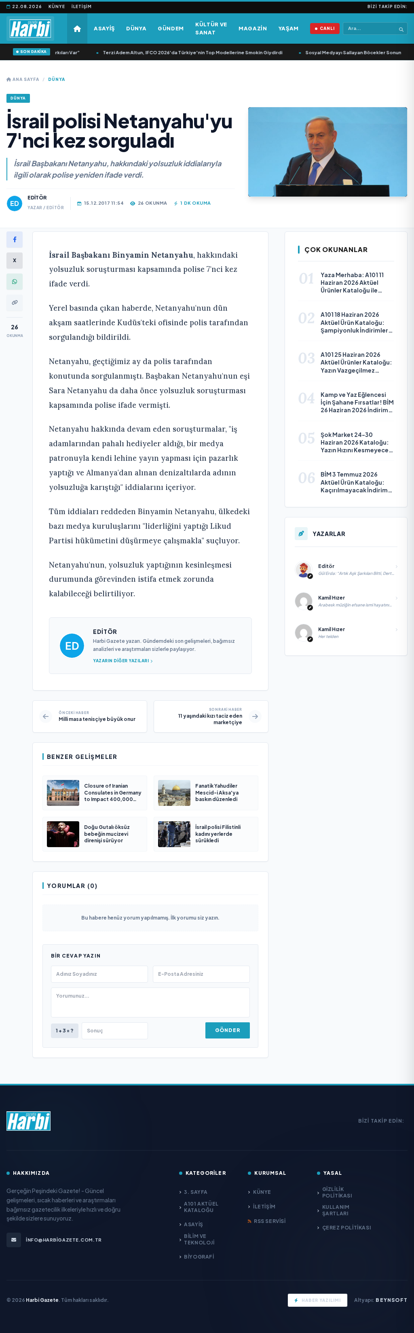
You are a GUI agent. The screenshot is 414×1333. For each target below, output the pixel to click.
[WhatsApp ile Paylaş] (14, 281)
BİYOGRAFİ (199, 1257)
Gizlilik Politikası (337, 1192)
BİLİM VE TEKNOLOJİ (199, 1239)
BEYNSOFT (392, 1300)
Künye (57, 6)
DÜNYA (56, 79)
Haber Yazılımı (321, 1300)
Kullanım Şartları (336, 1210)
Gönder (227, 1030)
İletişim (82, 6)
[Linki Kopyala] (14, 303)
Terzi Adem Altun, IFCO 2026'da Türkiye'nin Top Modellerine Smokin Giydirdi (185, 52)
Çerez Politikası (346, 1228)
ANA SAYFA (25, 79)
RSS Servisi (269, 1221)
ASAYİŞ (193, 1224)
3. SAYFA (196, 1192)
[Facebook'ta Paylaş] (14, 239)
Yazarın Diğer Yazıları (121, 660)
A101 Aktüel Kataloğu (201, 1207)
